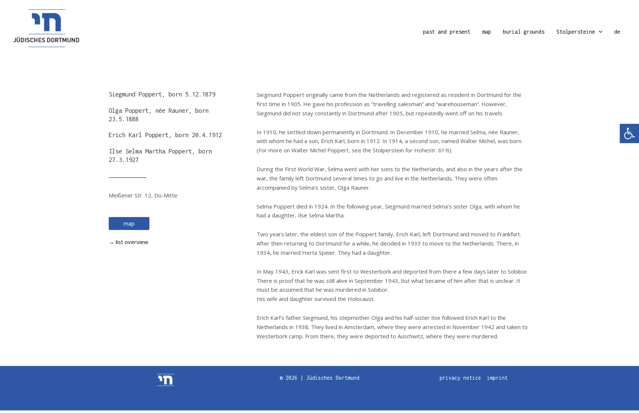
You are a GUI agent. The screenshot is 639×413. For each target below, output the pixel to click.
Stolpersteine (576, 31)
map (486, 31)
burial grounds (523, 31)
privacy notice (460, 378)
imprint (497, 378)
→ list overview (128, 242)
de (617, 31)
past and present (446, 31)
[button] (629, 133)
